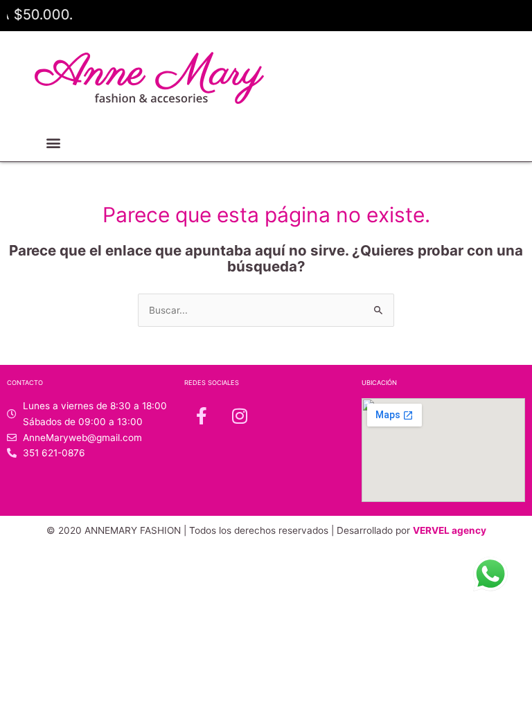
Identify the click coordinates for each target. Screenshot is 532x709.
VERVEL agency (449, 530)
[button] (53, 143)
